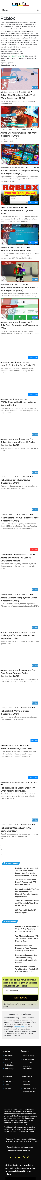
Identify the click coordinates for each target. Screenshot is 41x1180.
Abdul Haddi (7, 207)
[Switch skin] (38, 10)
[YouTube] (19, 1157)
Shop (7, 1085)
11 (1, 852)
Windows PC (19, 56)
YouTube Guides (29, 1088)
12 (1, 854)
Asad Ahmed (7, 745)
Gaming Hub (10, 1081)
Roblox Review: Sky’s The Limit (16, 748)
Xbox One (11, 56)
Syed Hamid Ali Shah (10, 92)
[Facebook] (6, 1157)
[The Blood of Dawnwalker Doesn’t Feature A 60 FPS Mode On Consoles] (8, 882)
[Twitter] (10, 1157)
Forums (26, 1081)
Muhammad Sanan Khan (11, 554)
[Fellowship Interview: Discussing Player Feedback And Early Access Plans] (8, 948)
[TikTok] (28, 1157)
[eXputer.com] (20, 4)
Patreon (8, 1088)
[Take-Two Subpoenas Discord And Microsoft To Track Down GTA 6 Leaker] (8, 903)
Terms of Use (28, 1063)
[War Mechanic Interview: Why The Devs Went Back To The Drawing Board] (8, 939)
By (3, 92)
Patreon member (20, 1027)
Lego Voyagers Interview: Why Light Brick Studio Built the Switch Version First (26, 968)
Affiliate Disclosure (27, 1067)
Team (7, 1059)
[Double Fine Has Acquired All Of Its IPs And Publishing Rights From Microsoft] (8, 929)
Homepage (9, 1068)
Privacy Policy (28, 1056)
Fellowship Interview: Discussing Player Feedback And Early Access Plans (26, 947)
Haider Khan (7, 399)
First (2, 838)
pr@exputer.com (27, 1147)
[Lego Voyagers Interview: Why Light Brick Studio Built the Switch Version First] (8, 969)
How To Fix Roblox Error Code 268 (18, 365)
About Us (9, 1056)
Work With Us (29, 1092)
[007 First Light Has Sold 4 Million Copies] (8, 913)
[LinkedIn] (15, 1157)
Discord (26, 1085)
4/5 (17, 65)
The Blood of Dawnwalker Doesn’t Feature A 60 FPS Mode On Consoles (25, 881)
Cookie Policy (28, 1059)
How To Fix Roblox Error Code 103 (18, 250)
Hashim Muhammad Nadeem (13, 167)
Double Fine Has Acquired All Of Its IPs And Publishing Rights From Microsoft (27, 928)
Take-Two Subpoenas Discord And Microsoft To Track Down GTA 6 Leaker (27, 902)
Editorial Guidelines (9, 1064)
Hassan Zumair (8, 247)
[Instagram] (24, 1157)
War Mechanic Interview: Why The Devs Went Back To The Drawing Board (27, 938)
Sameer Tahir (7, 284)
